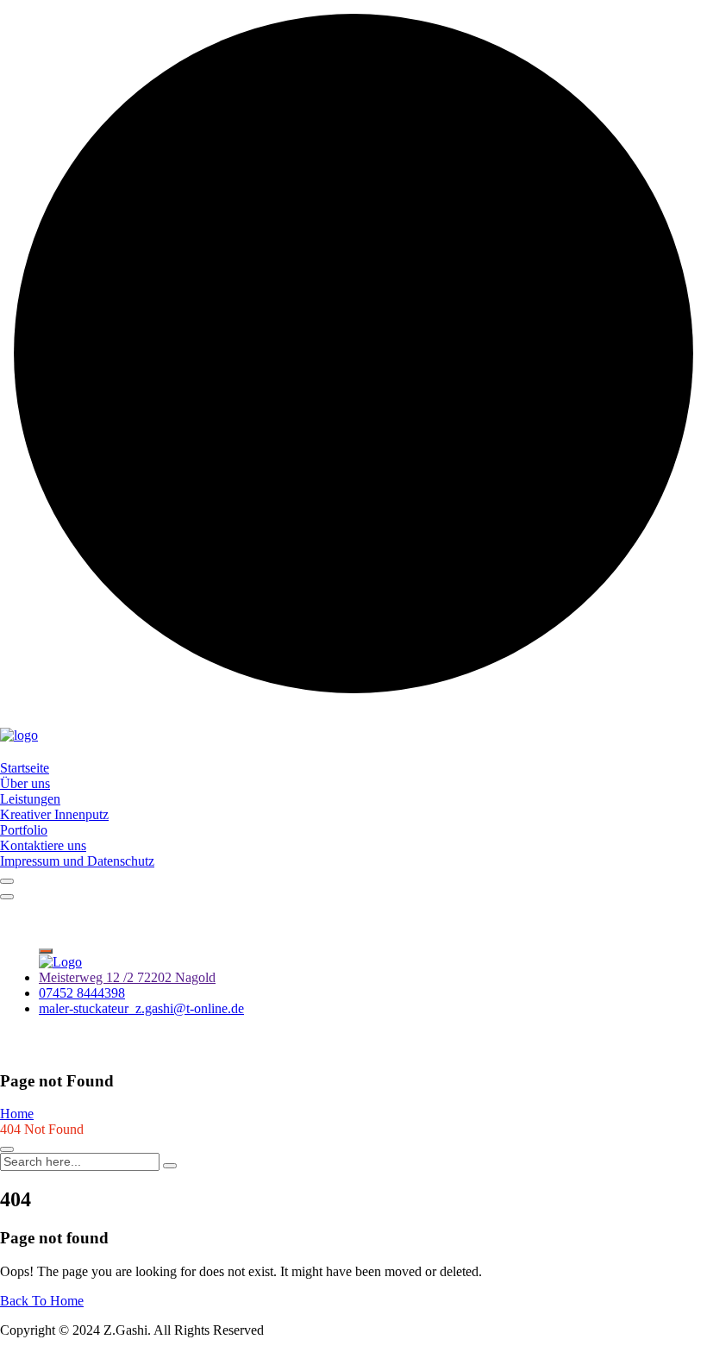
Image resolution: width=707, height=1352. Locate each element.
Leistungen (30, 799)
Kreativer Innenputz (54, 814)
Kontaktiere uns (43, 845)
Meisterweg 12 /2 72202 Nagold (127, 977)
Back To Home (42, 1300)
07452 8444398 (82, 993)
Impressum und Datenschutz (77, 861)
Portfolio (23, 830)
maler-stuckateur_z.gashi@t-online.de (141, 1008)
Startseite (24, 767)
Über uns (25, 783)
